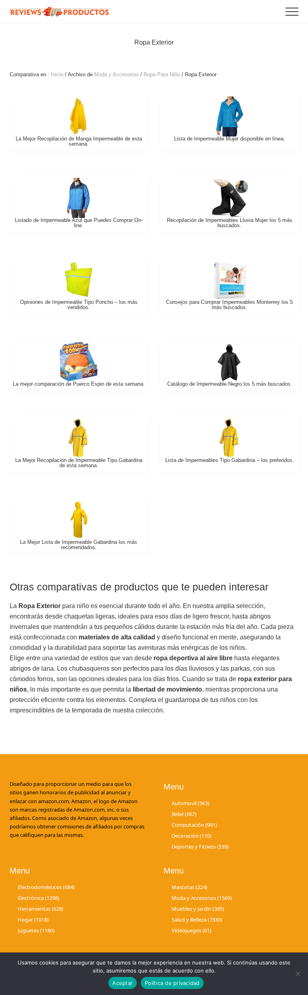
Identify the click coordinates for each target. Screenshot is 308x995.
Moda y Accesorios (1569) (202, 897)
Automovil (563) (190, 803)
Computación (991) (194, 824)
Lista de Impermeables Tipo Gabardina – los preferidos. (229, 460)
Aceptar (122, 983)
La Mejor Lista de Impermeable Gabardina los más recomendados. (78, 544)
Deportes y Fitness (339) (200, 846)
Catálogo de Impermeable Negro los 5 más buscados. (229, 384)
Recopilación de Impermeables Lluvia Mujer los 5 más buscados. (229, 222)
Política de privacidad (172, 983)
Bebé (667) (184, 814)
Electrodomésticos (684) (46, 887)
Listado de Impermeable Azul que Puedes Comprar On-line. (79, 222)
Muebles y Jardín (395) (198, 908)
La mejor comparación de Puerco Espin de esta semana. (79, 384)
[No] (298, 974)
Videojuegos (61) (191, 930)
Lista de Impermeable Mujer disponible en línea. (229, 139)
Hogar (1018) (33, 919)
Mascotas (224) (189, 887)
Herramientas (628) (40, 908)
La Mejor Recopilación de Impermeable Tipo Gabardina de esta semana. (78, 462)
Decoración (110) (191, 835)
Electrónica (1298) (38, 897)
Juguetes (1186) (36, 930)
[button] (292, 12)
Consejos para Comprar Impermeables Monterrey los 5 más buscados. (229, 304)
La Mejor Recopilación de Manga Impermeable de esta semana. (79, 141)
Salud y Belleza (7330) (197, 919)
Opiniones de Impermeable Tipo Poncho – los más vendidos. (79, 304)
